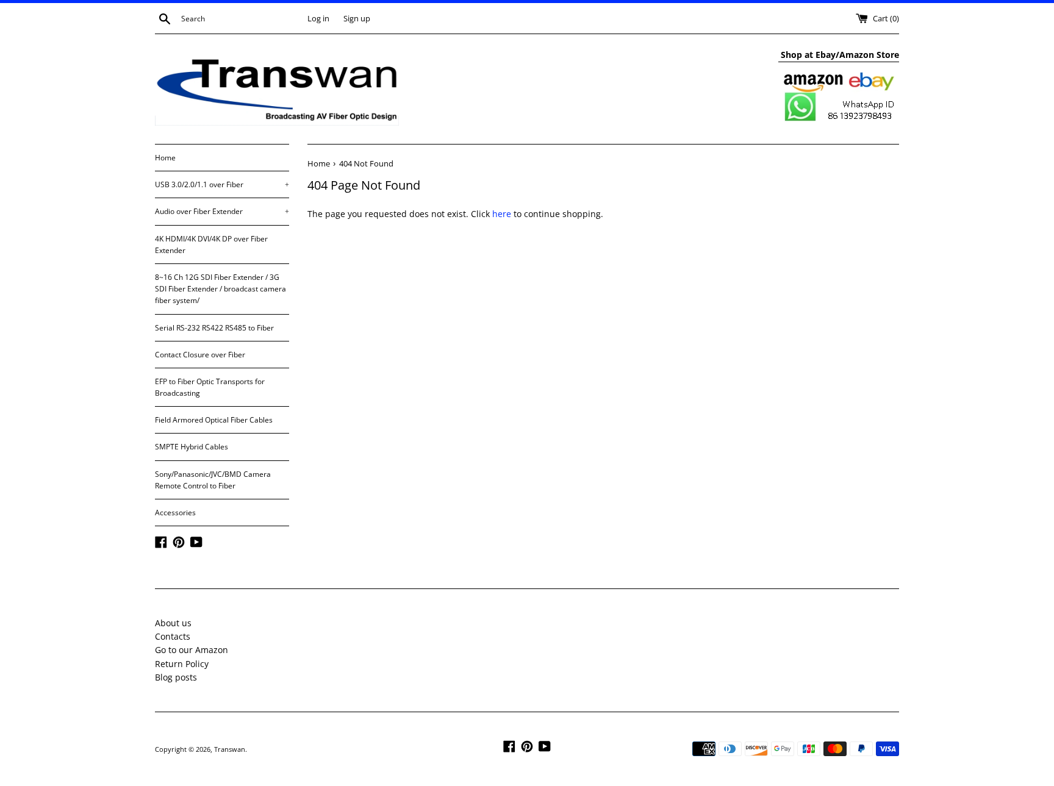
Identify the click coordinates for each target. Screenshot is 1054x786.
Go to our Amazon (191, 650)
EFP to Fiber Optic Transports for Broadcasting (210, 387)
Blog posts (176, 677)
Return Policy (182, 664)
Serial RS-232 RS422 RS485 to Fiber (214, 328)
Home (165, 157)
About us (173, 623)
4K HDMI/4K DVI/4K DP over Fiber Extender (211, 244)
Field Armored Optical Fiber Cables (214, 420)
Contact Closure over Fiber (200, 354)
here (501, 214)
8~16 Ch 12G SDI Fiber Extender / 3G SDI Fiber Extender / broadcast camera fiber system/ (220, 288)
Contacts (172, 636)
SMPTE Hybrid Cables (191, 446)
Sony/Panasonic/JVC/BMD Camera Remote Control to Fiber (213, 480)
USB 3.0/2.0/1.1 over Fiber (222, 184)
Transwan (229, 749)
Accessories (175, 512)
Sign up (356, 18)
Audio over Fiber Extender (222, 211)
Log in (318, 18)
